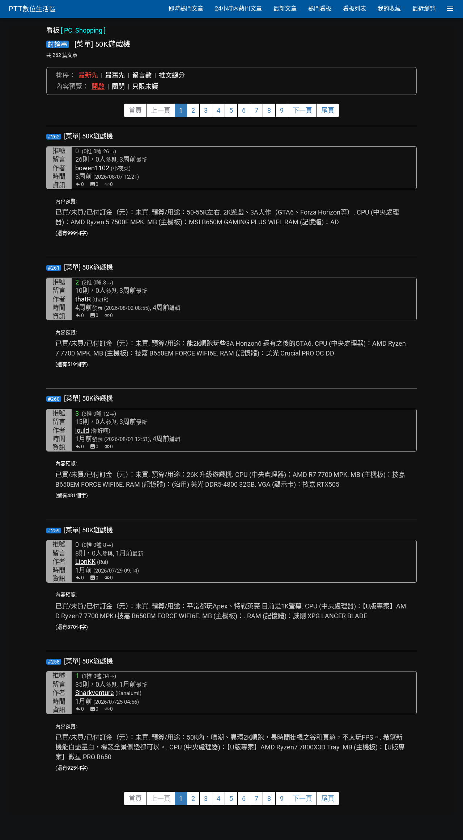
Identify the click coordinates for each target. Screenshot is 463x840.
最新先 (88, 75)
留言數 (142, 75)
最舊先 (115, 75)
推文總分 (172, 75)
